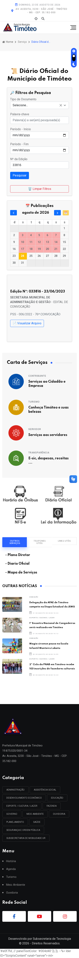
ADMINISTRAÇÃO (15, 789)
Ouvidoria (12, 892)
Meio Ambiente (35, 814)
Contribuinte (37, 376)
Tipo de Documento (23, 99)
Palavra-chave (19, 114)
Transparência (38, 452)
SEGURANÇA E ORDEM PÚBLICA (23, 830)
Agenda (11, 869)
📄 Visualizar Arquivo (27, 323)
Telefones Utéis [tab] (40, 542)
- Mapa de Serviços (21, 572)
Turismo (34, 401)
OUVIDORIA (59, 814)
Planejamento (15, 822)
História (11, 861)
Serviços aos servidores (47, 435)
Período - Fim (19, 144)
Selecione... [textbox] (20, 105)
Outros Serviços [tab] (14, 542)
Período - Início (20, 129)
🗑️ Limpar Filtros (39, 189)
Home (9, 41)
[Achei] (36, 18)
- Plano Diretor (17, 555)
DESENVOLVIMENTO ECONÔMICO (24, 798)
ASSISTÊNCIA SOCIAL (45, 789)
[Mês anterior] (13, 212)
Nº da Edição (18, 159)
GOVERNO (11, 814)
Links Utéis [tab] (64, 541)
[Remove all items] (61, 105)
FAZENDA (52, 806)
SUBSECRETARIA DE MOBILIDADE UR (25, 838)
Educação (33, 597)
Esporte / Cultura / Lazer (42, 618)
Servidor (34, 429)
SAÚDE (36, 822)
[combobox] (39, 105)
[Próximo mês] (57, 212)
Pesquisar (19, 175)
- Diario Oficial (17, 563)
